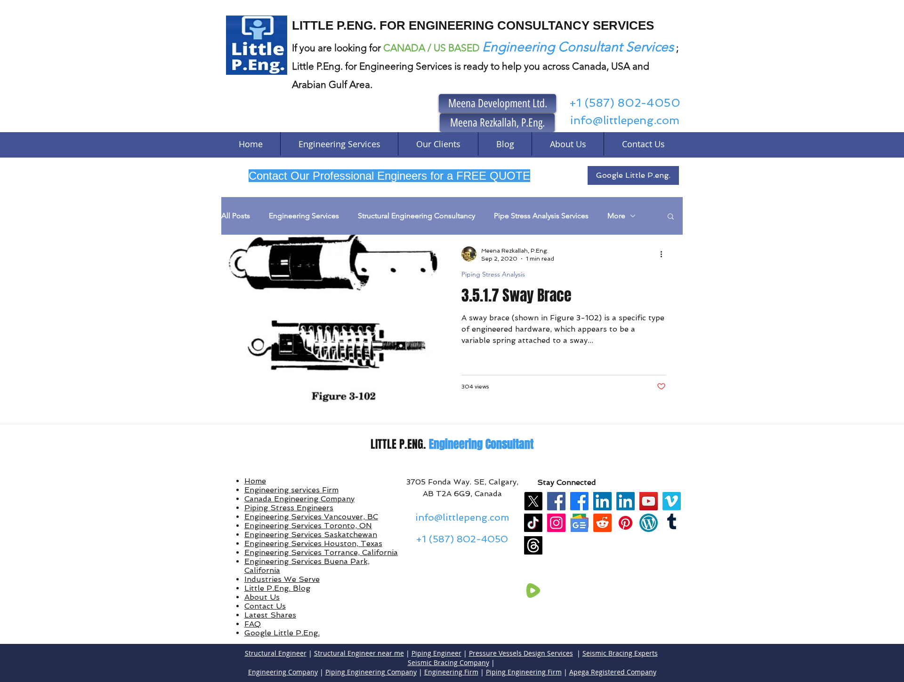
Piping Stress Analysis (493, 274)
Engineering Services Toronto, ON (308, 525)
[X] (533, 501)
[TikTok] (533, 523)
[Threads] (533, 545)
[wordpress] (648, 523)
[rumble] (533, 590)
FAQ (252, 623)
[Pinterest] (625, 523)
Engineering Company (283, 671)
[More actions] (664, 254)
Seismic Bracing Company (448, 662)
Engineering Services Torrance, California (321, 552)
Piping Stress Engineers (288, 507)
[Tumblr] (671, 523)
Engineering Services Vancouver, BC (311, 516)
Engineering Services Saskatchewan (310, 534)
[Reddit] (602, 523)
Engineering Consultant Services (578, 47)
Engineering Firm (451, 671)
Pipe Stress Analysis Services (541, 215)
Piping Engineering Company (371, 671)
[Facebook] (556, 501)
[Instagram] (556, 523)
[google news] (579, 523)
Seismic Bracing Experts (620, 653)
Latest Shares (270, 615)
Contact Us (265, 606)
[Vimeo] (671, 501)
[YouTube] (648, 501)
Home (255, 480)
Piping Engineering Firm (524, 671)
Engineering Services (304, 215)
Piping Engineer (436, 653)
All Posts (235, 215)
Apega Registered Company (612, 671)
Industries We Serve (282, 579)
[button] (670, 217)
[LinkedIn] (602, 501)
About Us (262, 597)
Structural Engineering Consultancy (416, 215)
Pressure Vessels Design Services (521, 653)
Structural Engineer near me (359, 653)
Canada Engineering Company (299, 498)
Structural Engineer (276, 653)
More (616, 215)
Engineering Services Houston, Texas (313, 543)
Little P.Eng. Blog (277, 588)
